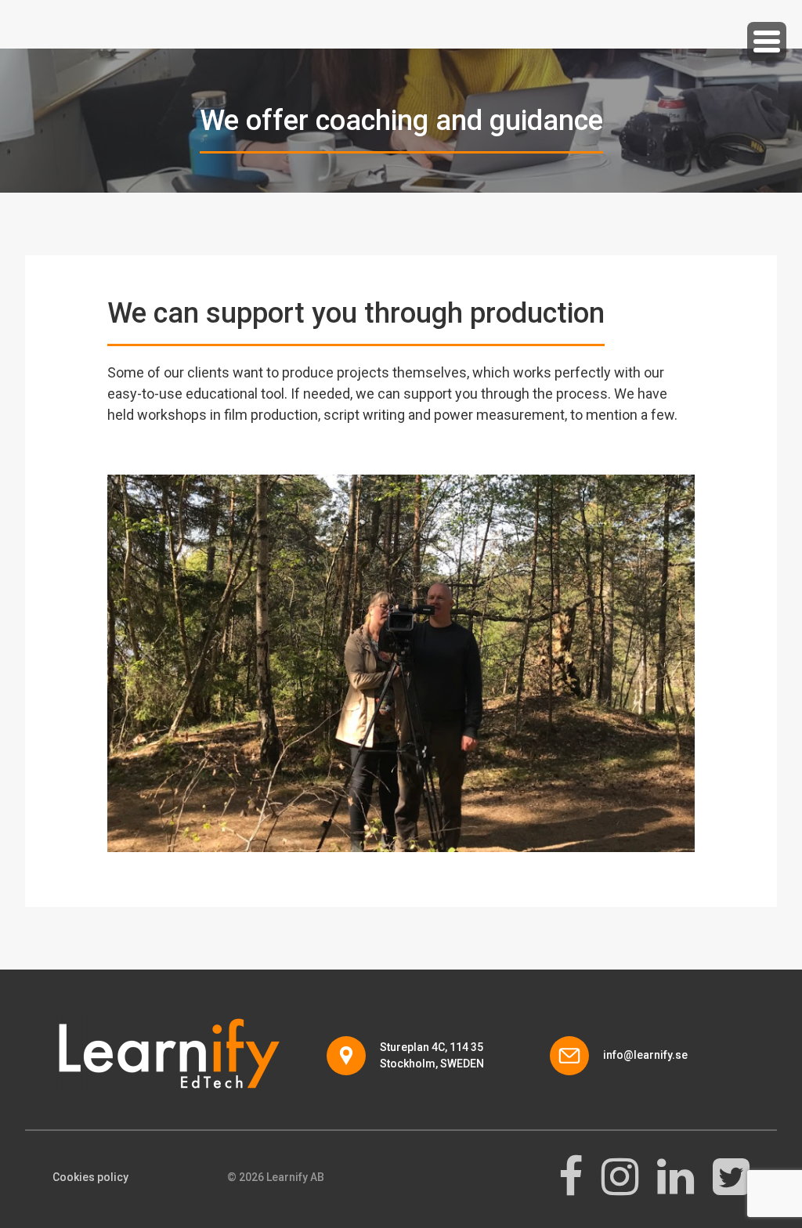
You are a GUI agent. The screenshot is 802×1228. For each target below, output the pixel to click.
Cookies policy (90, 1177)
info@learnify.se (645, 1055)
